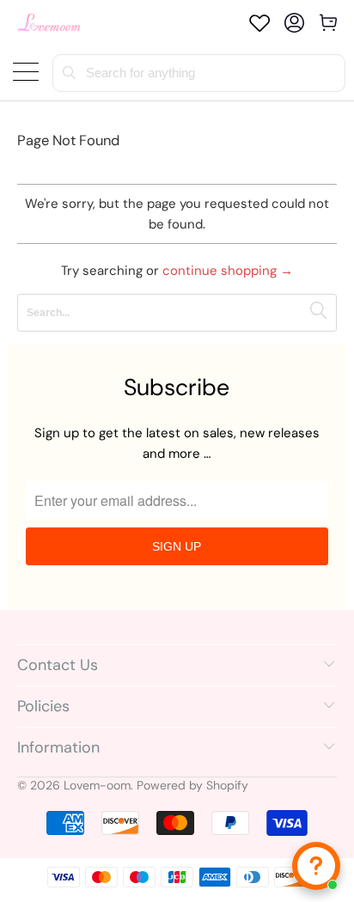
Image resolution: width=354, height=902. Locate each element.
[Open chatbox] (316, 866)
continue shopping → (227, 270)
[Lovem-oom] (49, 23)
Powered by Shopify (192, 785)
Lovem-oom (97, 785)
